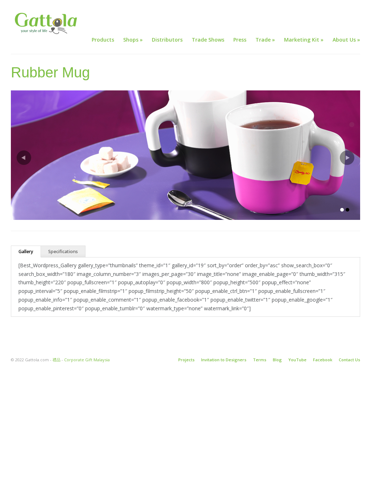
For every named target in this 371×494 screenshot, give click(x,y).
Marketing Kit (304, 39)
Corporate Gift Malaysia (87, 359)
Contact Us (349, 359)
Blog (277, 359)
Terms (259, 359)
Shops (133, 39)
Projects (186, 359)
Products (103, 39)
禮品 (57, 359)
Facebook (322, 359)
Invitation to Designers (223, 359)
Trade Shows (208, 39)
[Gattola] (47, 23)
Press (239, 39)
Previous (24, 157)
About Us (346, 39)
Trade (265, 39)
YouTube (297, 359)
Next (347, 157)
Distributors (167, 39)
